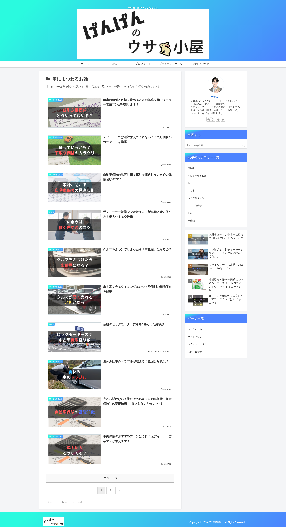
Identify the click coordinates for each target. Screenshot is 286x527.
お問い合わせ (195, 351)
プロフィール (195, 329)
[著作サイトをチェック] (208, 119)
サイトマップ (195, 336)
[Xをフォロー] (213, 119)
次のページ (110, 478)
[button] (243, 145)
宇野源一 (216, 96)
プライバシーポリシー (199, 344)
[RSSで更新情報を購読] (223, 119)
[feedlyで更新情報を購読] (218, 119)
